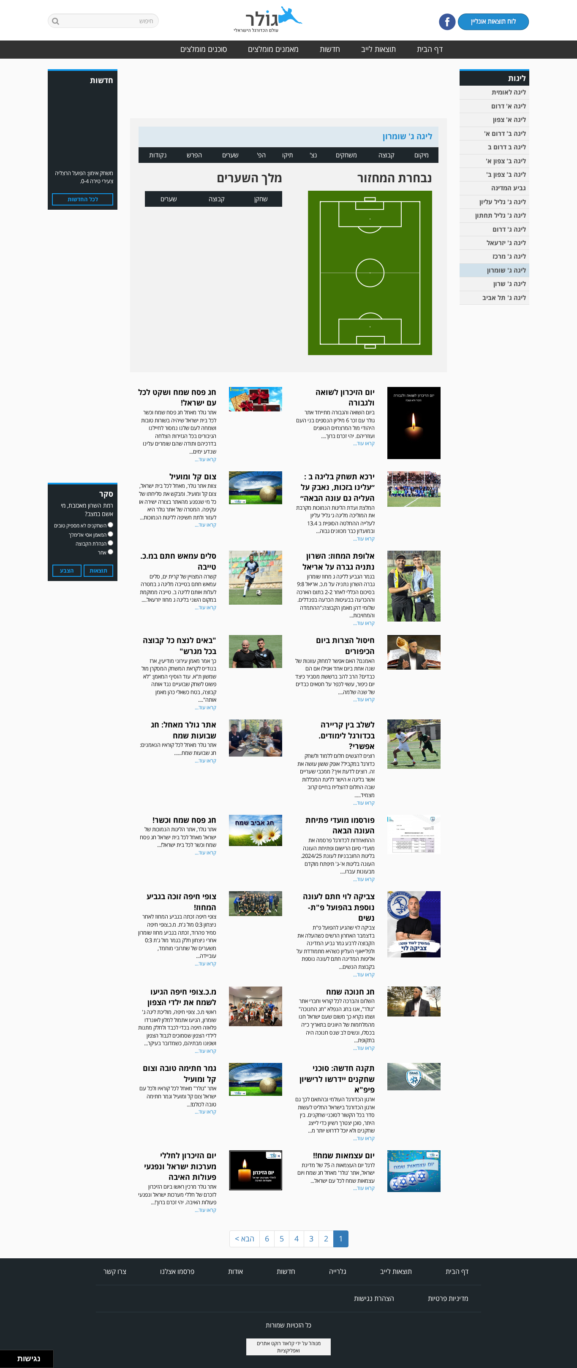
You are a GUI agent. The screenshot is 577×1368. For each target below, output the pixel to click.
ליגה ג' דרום (509, 229)
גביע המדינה (508, 188)
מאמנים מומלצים (273, 49)
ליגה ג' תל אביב (504, 297)
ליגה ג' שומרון (506, 270)
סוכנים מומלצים (203, 49)
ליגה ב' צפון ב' (506, 174)
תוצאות (98, 570)
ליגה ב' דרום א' (505, 133)
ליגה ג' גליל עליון (502, 201)
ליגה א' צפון (509, 119)
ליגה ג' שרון (509, 283)
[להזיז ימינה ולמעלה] (11, 1356)
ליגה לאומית (509, 92)
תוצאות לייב (378, 49)
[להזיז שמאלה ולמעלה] (6, 1356)
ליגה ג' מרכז (509, 256)
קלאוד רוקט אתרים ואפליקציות (278, 1347)
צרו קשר (114, 1271)
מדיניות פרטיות (448, 1298)
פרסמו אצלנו (177, 1271)
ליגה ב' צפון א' (506, 161)
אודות (235, 1271)
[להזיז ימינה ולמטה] (11, 1361)
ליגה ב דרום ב (507, 147)
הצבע (67, 570)
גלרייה (337, 1271)
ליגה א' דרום (508, 106)
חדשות (330, 49)
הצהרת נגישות (374, 1298)
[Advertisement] (495, 439)
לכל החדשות (83, 199)
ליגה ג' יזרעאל (506, 242)
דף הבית (430, 49)
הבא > (244, 1238)
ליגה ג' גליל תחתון (500, 215)
